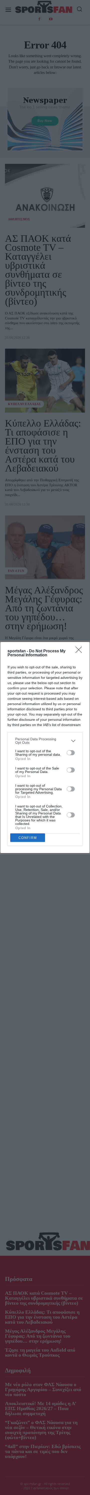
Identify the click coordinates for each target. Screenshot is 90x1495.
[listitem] (45, 740)
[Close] (80, 651)
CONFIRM (27, 838)
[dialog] (45, 747)
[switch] (71, 752)
